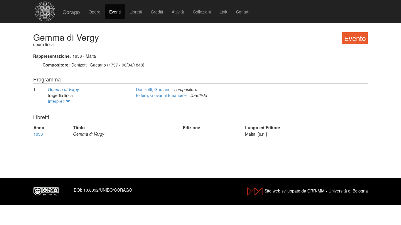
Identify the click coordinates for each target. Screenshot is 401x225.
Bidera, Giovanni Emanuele (162, 95)
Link (223, 12)
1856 (38, 134)
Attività (178, 12)
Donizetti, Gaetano (154, 89)
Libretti (135, 12)
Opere (94, 12)
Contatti (243, 12)
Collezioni (202, 12)
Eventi (115, 12)
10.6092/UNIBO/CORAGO (107, 190)
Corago (71, 12)
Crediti (157, 12)
